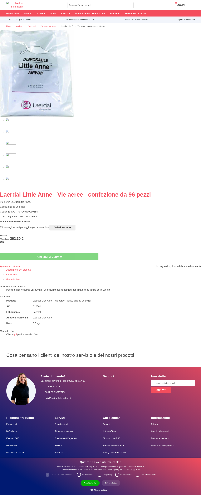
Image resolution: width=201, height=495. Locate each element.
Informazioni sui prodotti (162, 445)
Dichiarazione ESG (111, 438)
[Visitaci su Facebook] (106, 383)
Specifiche (11, 274)
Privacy (154, 424)
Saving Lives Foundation (114, 452)
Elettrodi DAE (12, 438)
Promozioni (11, 424)
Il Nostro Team (109, 431)
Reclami (58, 445)
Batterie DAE (12, 445)
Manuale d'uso (13, 279)
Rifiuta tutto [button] (111, 483)
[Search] (130, 5)
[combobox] (101, 5)
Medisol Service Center (113, 445)
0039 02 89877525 (55, 392)
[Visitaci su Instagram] (123, 383)
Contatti (106, 424)
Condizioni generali (160, 431)
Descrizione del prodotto (18, 269)
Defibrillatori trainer (15, 452)
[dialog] (100, 476)
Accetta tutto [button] (90, 483)
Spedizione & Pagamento (66, 438)
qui (15, 334)
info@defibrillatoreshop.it (58, 398)
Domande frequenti (160, 438)
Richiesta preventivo (64, 431)
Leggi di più (135, 469)
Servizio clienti (61, 424)
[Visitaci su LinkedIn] (114, 383)
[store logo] (15, 5)
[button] (100, 489)
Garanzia (59, 452)
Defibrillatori (11, 431)
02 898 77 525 (52, 386)
